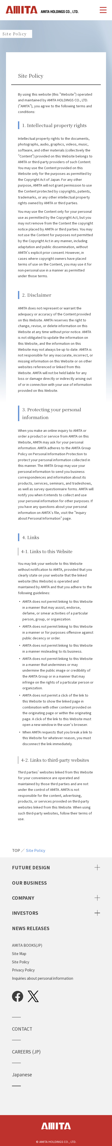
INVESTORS (25, 913)
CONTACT (22, 1028)
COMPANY (23, 898)
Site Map (19, 954)
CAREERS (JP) (28, 1051)
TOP (16, 850)
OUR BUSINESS (29, 882)
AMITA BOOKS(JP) (27, 945)
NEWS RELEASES (30, 928)
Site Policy (35, 850)
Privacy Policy (23, 970)
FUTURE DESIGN (31, 867)
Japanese (22, 1074)
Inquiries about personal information (42, 978)
